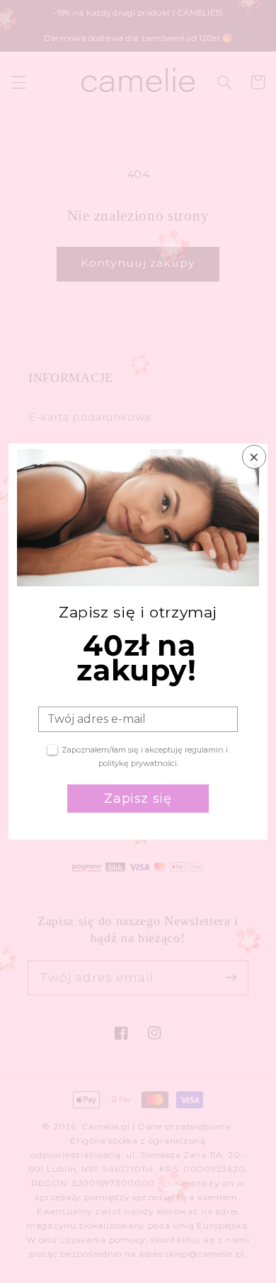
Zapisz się (137, 798)
